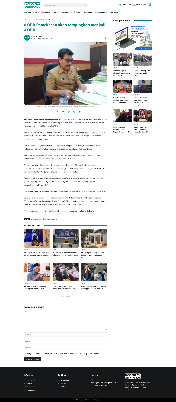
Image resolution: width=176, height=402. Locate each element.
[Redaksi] (27, 38)
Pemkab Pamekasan (51, 219)
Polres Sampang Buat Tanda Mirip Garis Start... (141, 73)
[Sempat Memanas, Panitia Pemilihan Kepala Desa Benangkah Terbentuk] (142, 86)
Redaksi (39, 36)
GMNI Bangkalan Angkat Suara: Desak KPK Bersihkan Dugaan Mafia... (92, 255)
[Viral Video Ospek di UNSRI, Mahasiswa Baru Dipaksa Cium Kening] (66, 272)
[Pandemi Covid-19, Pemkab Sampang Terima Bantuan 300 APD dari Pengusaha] (142, 115)
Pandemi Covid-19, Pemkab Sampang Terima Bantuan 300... (141, 129)
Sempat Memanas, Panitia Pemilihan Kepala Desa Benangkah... (140, 101)
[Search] (85, 5)
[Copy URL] (79, 111)
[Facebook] (52, 111)
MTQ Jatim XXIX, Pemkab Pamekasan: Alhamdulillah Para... (121, 100)
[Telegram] (74, 111)
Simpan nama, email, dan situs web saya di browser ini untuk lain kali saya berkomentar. (63, 354)
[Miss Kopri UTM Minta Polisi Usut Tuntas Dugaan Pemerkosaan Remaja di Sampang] (37, 238)
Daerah (47, 20)
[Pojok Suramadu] (32, 5)
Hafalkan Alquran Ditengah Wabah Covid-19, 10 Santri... (122, 73)
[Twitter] (57, 111)
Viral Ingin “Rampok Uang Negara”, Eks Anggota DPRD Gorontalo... (94, 287)
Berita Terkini (37, 20)
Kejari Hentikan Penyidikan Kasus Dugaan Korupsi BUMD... (122, 129)
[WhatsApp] (68, 111)
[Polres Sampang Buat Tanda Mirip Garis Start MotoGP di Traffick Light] (142, 59)
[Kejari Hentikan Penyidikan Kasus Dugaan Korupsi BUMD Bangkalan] (122, 115)
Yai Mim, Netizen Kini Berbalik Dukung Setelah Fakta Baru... (35, 287)
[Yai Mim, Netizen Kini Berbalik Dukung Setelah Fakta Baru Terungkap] (37, 272)
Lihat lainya (65, 296)
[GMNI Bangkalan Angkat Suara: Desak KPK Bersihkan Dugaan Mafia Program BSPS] (94, 238)
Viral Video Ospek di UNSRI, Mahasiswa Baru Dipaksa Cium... (65, 287)
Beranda (27, 20)
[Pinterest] (63, 111)
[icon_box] (125, 4)
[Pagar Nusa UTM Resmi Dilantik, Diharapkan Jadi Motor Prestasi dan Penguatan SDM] (66, 238)
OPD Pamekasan (36, 219)
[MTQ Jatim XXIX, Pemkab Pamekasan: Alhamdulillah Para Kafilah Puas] (122, 86)
